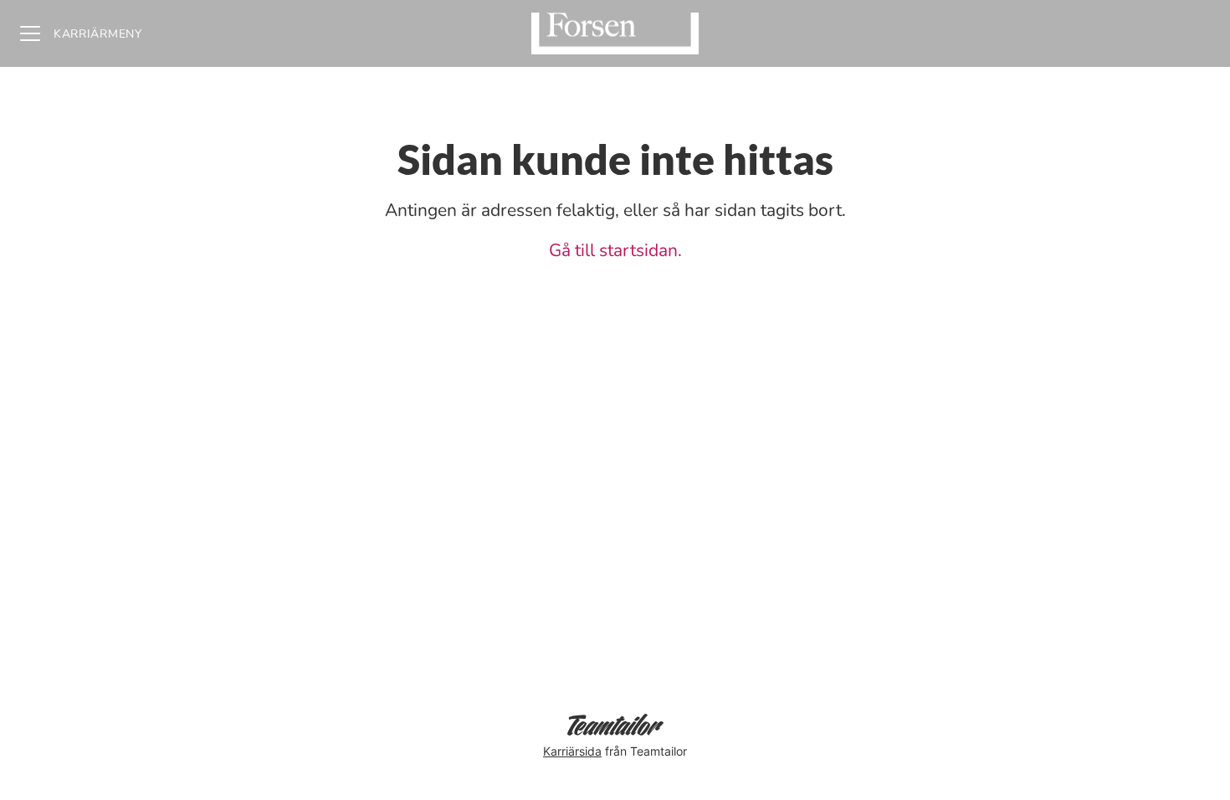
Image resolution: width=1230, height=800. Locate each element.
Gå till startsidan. (615, 250)
